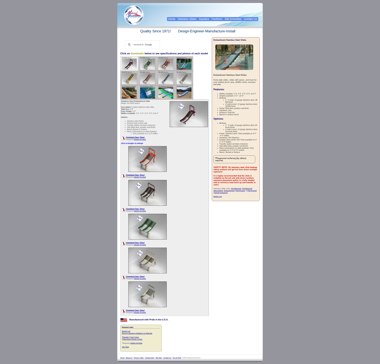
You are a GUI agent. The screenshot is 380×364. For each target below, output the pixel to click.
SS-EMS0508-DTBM (146, 86)
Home (171, 19)
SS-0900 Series (163, 72)
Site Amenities (233, 19)
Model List (126, 331)
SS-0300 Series (127, 58)
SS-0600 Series (181, 58)
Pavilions (217, 19)
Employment (149, 358)
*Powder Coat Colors (130, 337)
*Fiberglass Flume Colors (132, 339)
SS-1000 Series (181, 72)
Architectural (236, 189)
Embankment (229, 191)
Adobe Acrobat (140, 139)
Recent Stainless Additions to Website (137, 333)
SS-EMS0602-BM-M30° (165, 86)
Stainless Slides (187, 19)
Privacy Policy (139, 358)
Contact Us (250, 19)
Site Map (125, 347)
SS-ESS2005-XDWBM (129, 86)
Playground (240, 191)
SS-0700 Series (127, 72)
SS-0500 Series (163, 58)
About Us (129, 358)
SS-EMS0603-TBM (182, 86)
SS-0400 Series (145, 58)
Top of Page (177, 358)
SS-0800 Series (145, 72)
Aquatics (204, 19)
